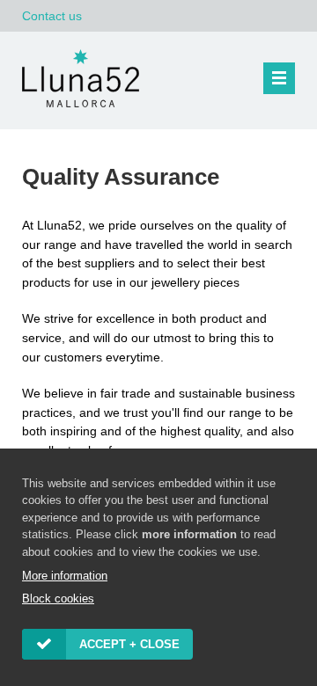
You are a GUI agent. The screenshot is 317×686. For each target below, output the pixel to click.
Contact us (52, 16)
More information (64, 575)
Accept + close (129, 644)
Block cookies (58, 598)
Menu (279, 78)
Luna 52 (83, 78)
